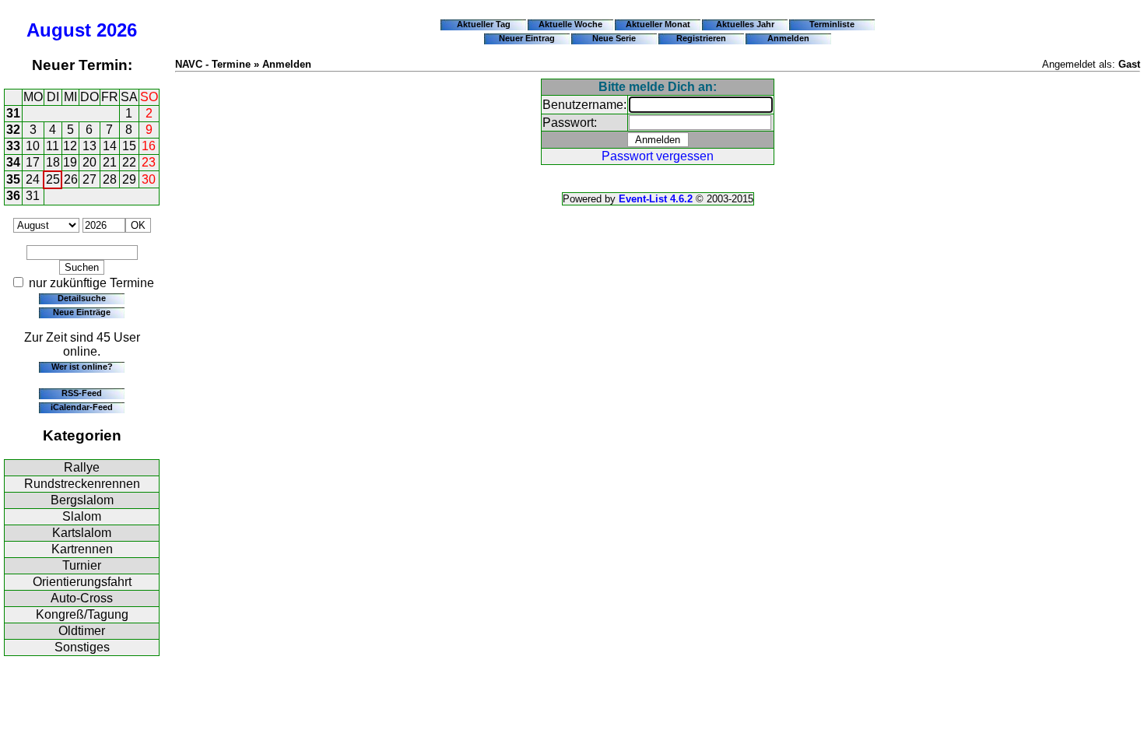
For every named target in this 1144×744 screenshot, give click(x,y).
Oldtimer (81, 630)
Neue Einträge (82, 312)
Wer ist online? (82, 366)
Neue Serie (614, 38)
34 (13, 162)
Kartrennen (82, 549)
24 (33, 179)
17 (33, 162)
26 (71, 179)
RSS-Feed (81, 393)
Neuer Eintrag (527, 38)
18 (53, 162)
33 (13, 146)
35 (13, 179)
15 (129, 146)
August (58, 29)
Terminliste (831, 24)
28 (110, 179)
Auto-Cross (82, 598)
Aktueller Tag (484, 24)
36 (13, 195)
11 (52, 146)
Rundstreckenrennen (82, 483)
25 (53, 179)
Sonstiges (82, 647)
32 (13, 129)
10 (33, 146)
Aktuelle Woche (570, 24)
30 (149, 179)
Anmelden (788, 38)
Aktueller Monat (658, 24)
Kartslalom (81, 532)
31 (13, 113)
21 (110, 162)
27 (89, 179)
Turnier (81, 565)
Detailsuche (82, 298)
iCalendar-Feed (82, 407)
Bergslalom (82, 500)
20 (89, 162)
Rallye (82, 467)
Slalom (81, 516)
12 (70, 146)
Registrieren (701, 38)
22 (129, 162)
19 (70, 162)
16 (149, 146)
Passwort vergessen (658, 156)
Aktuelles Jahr (745, 24)
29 (129, 179)
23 (149, 162)
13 (89, 146)
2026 (117, 29)
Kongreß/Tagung (82, 614)
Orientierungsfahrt (82, 581)
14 (110, 146)
